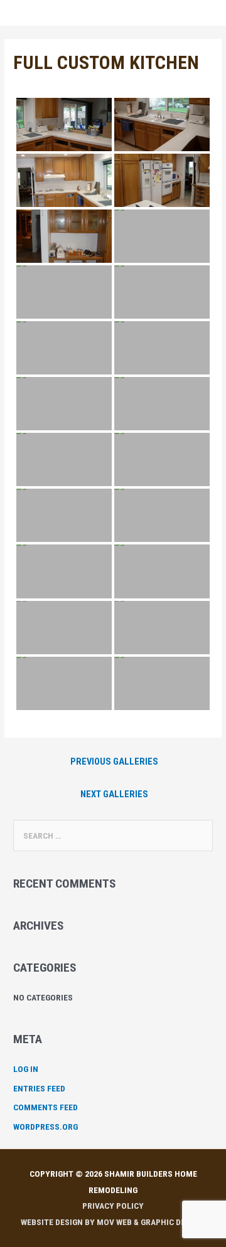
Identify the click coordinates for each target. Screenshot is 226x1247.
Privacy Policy (113, 1206)
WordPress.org (45, 1127)
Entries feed (39, 1088)
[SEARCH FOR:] (113, 835)
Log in (25, 1069)
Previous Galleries (114, 761)
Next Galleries (114, 794)
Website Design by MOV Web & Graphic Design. (113, 1222)
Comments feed (45, 1107)
